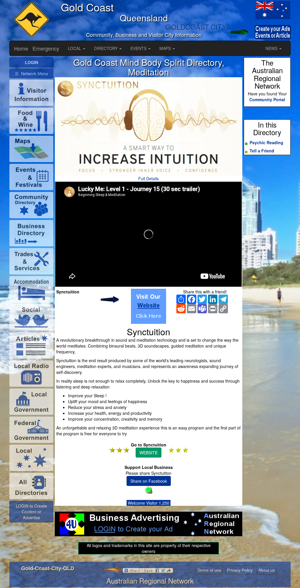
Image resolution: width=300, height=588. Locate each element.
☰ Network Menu (31, 73)
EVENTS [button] (139, 48)
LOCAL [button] (75, 48)
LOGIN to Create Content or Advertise (31, 511)
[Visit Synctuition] (148, 306)
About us (266, 570)
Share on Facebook (148, 481)
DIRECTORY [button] (106, 48)
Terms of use (209, 570)
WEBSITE (148, 452)
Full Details (148, 178)
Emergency (46, 48)
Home (21, 48)
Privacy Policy (240, 570)
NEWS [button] (272, 48)
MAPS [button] (165, 48)
